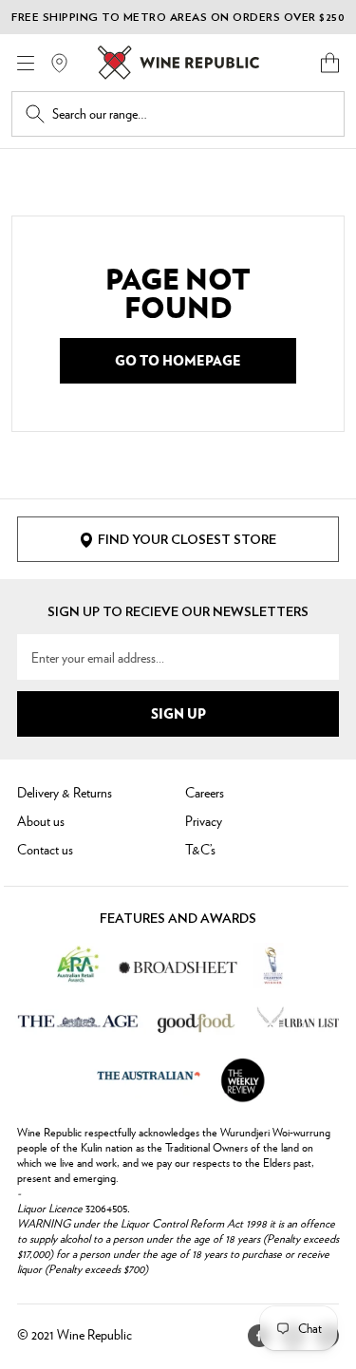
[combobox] (191, 114)
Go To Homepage (178, 359)
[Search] (35, 113)
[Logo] (178, 63)
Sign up (178, 713)
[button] (330, 62)
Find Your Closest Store (187, 540)
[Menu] (25, 63)
